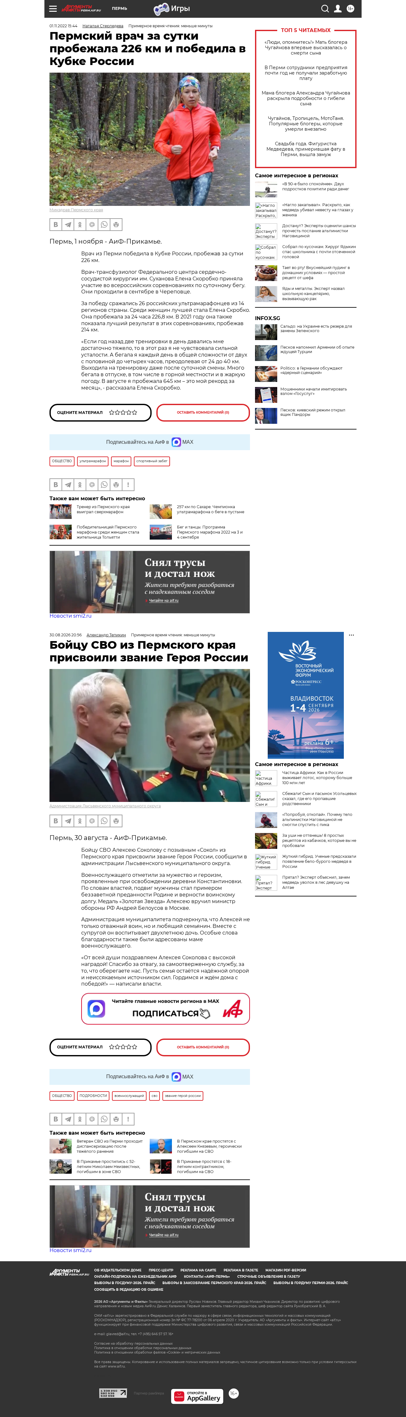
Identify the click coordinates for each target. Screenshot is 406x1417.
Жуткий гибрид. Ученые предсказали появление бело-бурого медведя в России (319, 861)
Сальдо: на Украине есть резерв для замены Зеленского (316, 328)
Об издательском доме (117, 1270)
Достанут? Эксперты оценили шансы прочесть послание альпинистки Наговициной (319, 230)
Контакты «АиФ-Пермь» (207, 1277)
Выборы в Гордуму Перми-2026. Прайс (310, 1283)
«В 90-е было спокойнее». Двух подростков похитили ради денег (315, 186)
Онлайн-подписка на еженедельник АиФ (135, 1277)
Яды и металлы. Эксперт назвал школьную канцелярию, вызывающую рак (313, 293)
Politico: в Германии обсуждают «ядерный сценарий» (311, 370)
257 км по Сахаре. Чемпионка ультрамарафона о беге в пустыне (210, 509)
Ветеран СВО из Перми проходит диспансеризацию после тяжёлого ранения (110, 1146)
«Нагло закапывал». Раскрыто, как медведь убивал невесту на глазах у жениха (317, 209)
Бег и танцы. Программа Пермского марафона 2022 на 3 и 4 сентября (210, 532)
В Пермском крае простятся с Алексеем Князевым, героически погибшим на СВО (209, 1146)
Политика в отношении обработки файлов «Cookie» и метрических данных (157, 1352)
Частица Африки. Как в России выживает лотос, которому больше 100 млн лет (317, 777)
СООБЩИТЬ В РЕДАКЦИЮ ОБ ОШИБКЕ (128, 1290)
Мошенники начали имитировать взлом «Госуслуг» (313, 391)
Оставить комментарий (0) (203, 412)
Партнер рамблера (149, 1393)
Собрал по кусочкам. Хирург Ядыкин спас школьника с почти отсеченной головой (319, 251)
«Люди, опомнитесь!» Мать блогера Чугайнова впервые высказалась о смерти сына (306, 48)
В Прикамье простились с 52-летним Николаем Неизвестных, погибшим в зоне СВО (108, 1166)
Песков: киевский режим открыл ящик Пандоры (312, 412)
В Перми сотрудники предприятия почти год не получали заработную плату (306, 73)
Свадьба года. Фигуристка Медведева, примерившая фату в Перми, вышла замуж (305, 149)
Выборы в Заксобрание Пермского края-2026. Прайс (214, 1283)
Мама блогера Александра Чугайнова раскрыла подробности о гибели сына (306, 98)
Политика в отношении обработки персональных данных (142, 1348)
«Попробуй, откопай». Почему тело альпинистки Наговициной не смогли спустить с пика (317, 819)
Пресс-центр (161, 1270)
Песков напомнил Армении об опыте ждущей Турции (317, 349)
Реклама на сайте (198, 1270)
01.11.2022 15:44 (63, 25)
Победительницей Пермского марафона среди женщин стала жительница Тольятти (108, 532)
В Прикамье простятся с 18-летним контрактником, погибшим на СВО (204, 1166)
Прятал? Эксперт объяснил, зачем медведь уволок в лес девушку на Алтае (316, 882)
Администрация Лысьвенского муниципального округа (105, 806)
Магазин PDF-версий (285, 1270)
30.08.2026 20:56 (65, 635)
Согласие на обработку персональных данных (133, 1344)
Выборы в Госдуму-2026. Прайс (124, 1283)
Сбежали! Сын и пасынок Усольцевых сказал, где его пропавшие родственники (319, 798)
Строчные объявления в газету (268, 1277)
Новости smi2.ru (70, 616)
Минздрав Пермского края (76, 209)
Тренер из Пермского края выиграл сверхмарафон (103, 509)
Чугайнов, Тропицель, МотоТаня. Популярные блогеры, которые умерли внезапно (306, 124)
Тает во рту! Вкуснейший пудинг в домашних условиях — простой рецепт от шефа (316, 272)
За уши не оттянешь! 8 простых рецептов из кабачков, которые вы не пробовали (319, 840)
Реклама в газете (241, 1270)
